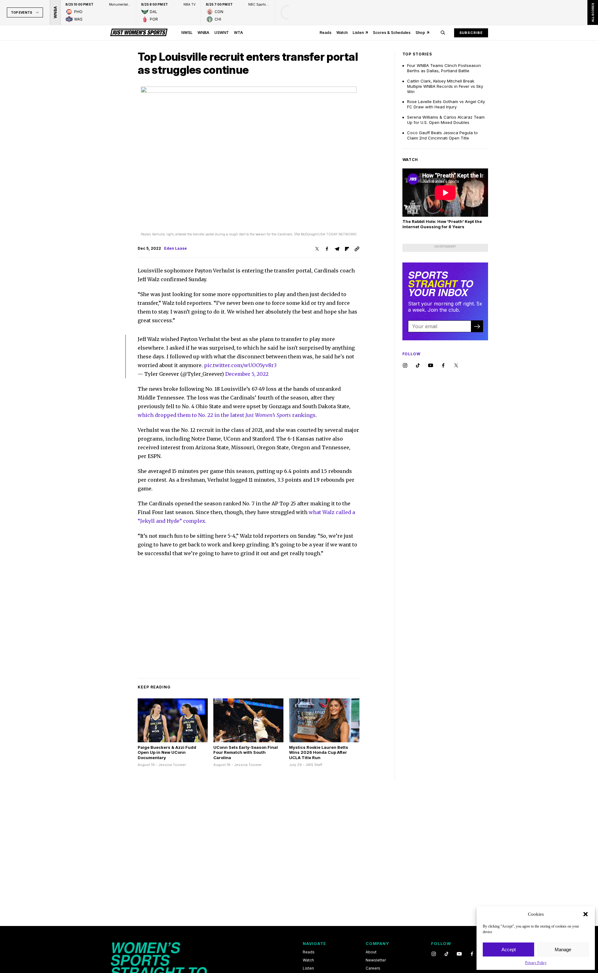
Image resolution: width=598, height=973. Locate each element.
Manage (563, 949)
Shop (420, 32)
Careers (373, 968)
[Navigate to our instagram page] (405, 366)
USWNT (221, 32)
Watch (342, 32)
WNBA (203, 32)
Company (377, 943)
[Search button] (443, 32)
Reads (325, 32)
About (371, 952)
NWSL (186, 32)
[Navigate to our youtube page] (430, 366)
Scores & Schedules (392, 32)
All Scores (592, 12)
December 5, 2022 (246, 374)
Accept (508, 949)
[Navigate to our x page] (456, 366)
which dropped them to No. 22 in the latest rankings (227, 415)
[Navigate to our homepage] (139, 33)
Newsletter (376, 960)
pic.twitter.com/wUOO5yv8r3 (240, 365)
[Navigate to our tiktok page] (417, 366)
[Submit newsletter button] (477, 326)
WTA (238, 32)
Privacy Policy (536, 963)
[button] (585, 914)
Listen (358, 32)
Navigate (314, 943)
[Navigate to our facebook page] (443, 366)
